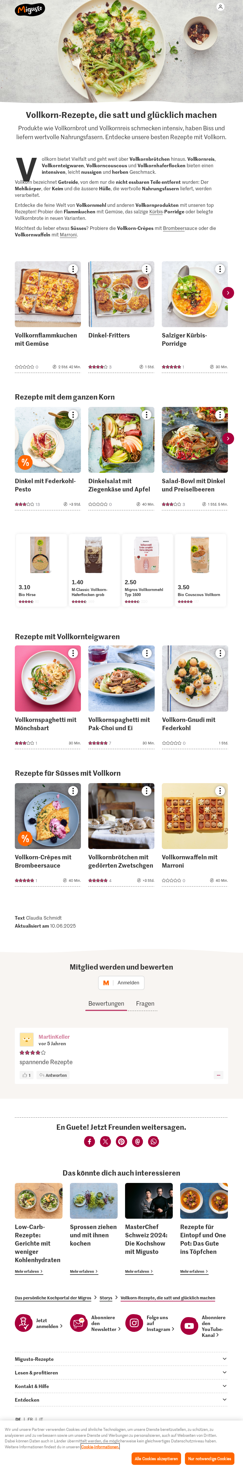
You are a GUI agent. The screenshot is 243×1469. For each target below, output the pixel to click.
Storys (106, 1298)
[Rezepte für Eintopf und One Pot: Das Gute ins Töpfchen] (204, 1229)
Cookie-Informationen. (100, 1446)
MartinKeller (54, 1036)
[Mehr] (218, 1075)
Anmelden (128, 982)
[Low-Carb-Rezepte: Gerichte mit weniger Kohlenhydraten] (39, 1229)
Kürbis (156, 211)
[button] (27, 1040)
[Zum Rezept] (48, 317)
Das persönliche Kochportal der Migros (53, 1298)
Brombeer (174, 228)
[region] (121, 1445)
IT (41, 1419)
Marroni (68, 234)
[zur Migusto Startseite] (30, 6)
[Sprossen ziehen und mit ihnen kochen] (94, 1229)
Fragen (145, 1003)
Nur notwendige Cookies (209, 1458)
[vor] (228, 293)
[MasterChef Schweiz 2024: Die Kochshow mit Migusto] (149, 1229)
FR (30, 1419)
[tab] (121, 1359)
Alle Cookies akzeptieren (156, 1458)
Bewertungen (106, 1003)
